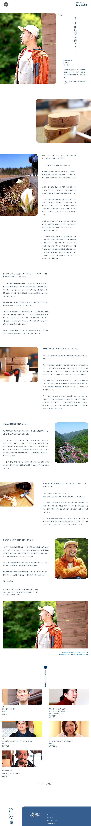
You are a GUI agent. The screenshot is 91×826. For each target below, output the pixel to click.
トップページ (50, 814)
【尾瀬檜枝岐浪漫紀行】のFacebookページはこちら (73, 654)
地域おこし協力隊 (74, 81)
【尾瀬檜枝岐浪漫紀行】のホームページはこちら (74, 652)
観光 (81, 81)
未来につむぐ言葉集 (52, 820)
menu (6, 4)
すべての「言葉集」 (46, 784)
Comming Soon (51, 823)
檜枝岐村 (67, 83)
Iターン (67, 81)
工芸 (84, 81)
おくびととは (50, 817)
